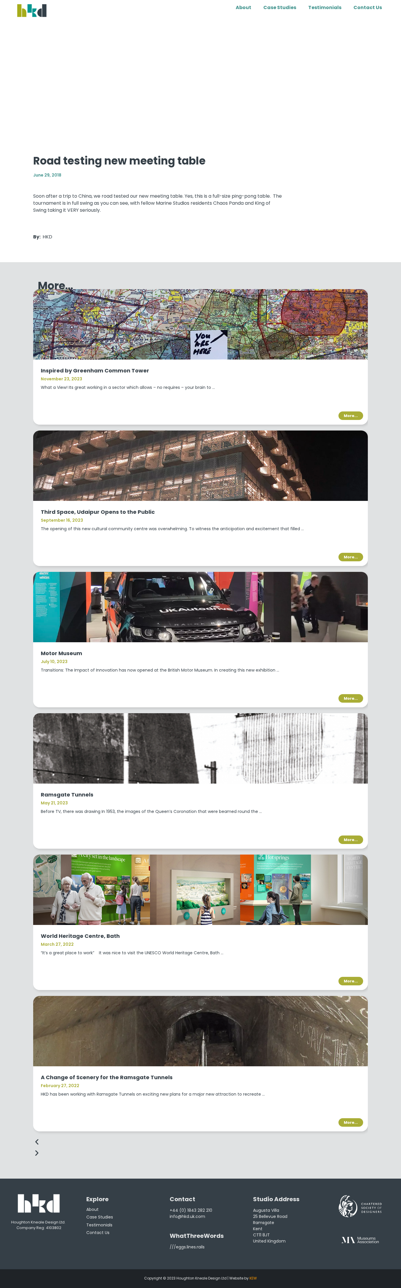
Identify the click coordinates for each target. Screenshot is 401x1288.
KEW (253, 1278)
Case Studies (279, 8)
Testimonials (324, 8)
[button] (200, 1142)
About (243, 8)
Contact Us (367, 8)
